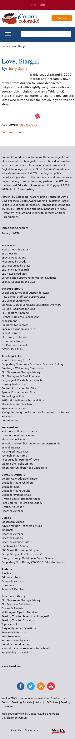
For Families (10, 427)
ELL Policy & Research (15, 269)
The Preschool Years (14, 439)
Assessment (9, 321)
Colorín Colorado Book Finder (20, 478)
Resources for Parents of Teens (21, 459)
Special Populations (14, 257)
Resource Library (13, 596)
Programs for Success (15, 325)
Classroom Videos (13, 521)
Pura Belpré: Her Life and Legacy (22, 502)
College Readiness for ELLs (18, 308)
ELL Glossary (10, 253)
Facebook (20, 686)
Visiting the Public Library (17, 463)
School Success (11, 447)
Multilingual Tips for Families (20, 612)
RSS (41, 686)
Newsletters (31, 730)
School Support (12, 288)
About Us (16, 730)
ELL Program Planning (15, 312)
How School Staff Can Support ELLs (23, 296)
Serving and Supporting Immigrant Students (29, 277)
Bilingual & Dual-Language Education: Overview (31, 304)
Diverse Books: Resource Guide (21, 498)
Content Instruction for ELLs (19, 388)
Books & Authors (13, 474)
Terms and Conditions (15, 227)
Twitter (31, 686)
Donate (61, 18)
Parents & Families (13, 589)
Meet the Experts (12, 538)
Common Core (10, 420)
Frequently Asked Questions (19, 628)
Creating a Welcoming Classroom (22, 368)
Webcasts (7, 529)
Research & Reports (14, 632)
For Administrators (13, 341)
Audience (8, 569)
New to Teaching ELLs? (16, 249)
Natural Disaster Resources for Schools (26, 648)
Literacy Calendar (12, 506)
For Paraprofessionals (15, 345)
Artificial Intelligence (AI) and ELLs (23, 400)
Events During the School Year (20, 316)
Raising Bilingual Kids (15, 451)
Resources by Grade (14, 261)
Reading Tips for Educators (18, 620)
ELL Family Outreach (14, 337)
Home (5, 46)
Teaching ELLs (11, 356)
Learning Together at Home (18, 435)
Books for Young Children (17, 482)
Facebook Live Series (15, 546)
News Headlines (12, 666)
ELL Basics (9, 245)
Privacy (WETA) (11, 233)
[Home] (21, 18)
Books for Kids (11, 486)
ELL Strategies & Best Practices (21, 376)
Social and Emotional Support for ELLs (25, 292)
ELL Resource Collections (17, 604)
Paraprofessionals (13, 581)
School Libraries (11, 333)
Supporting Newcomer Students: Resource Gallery (33, 364)
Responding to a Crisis (15, 652)
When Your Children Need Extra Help (24, 467)
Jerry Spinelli (19, 69)
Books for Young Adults (16, 490)
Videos (6, 517)
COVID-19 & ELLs (12, 349)
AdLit (38, 702)
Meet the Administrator (16, 542)
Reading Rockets (22, 702)
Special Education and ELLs (18, 281)
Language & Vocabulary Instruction (23, 380)
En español (38, 5)
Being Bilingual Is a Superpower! (22, 554)
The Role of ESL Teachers (17, 404)
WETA (58, 730)
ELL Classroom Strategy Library (21, 372)
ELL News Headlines (14, 273)
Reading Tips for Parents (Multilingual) (25, 616)
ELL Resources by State (16, 265)
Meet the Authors (12, 510)
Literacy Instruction (14, 384)
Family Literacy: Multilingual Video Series (27, 558)
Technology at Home (14, 455)
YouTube (51, 686)
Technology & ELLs (13, 396)
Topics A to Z (10, 624)
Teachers (7, 573)
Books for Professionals (16, 494)
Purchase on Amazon (16, 132)
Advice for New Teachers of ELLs (22, 525)
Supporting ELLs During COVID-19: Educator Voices (33, 562)
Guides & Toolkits (12, 608)
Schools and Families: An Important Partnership (31, 443)
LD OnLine (52, 702)
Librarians (8, 585)
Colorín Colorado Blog (15, 644)
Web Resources (11, 636)
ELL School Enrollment (15, 300)
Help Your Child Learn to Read (20, 431)
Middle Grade (28, 124)
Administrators (11, 577)
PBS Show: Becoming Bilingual (20, 550)
